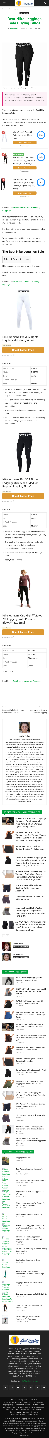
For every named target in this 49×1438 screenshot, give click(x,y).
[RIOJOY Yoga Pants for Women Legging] (6, 1185)
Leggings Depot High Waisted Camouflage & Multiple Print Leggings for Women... (31, 1140)
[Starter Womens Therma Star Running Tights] (5, 1308)
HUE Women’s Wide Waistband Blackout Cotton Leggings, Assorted (29, 888)
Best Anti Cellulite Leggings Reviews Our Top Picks (13, 711)
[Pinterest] (24, 1387)
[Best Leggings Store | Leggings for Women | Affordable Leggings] (24, 1344)
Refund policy (38, 1402)
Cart (14, 1407)
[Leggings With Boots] (5, 1161)
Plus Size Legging (15, 1412)
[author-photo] (24, 733)
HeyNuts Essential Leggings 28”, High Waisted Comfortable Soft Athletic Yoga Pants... (30, 1014)
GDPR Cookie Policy (12, 1410)
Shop (42, 1405)
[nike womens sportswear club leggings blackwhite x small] (24, 64)
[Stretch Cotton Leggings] (7, 1228)
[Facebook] (5, 1387)
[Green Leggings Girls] (5, 1319)
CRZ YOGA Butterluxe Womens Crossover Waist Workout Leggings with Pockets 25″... (31, 1038)
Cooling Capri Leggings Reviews (28, 1260)
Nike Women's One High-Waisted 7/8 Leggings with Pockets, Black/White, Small (24, 160)
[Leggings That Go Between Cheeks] (6, 1287)
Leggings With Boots (23, 1158)
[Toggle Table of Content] (26, 260)
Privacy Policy (22, 1400)
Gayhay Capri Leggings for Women (29, 1214)
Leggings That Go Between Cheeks (29, 1283)
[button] (4, 3)
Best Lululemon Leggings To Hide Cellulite (31, 1294)
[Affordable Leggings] (5, 1274)
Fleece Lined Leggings (18, 1415)
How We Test (25, 1410)
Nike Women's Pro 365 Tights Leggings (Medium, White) (23, 135)
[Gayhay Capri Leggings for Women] (6, 1220)
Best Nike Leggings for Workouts (26, 681)
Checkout (35, 1405)
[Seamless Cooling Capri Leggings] (7, 1252)
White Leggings (33, 1415)
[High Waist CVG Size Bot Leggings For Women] (6, 1197)
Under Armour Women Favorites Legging (38, 711)
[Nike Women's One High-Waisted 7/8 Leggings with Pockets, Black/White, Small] (7, 159)
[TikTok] (31, 1387)
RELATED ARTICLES (12, 812)
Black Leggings (14, 9)
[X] (37, 1387)
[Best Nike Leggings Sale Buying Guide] (8, 821)
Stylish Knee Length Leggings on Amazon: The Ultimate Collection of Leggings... (29, 1239)
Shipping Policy (8, 1405)
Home (4, 9)
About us (13, 1400)
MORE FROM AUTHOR (31, 812)
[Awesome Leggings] (6, 1206)
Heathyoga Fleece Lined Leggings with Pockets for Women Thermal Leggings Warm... (30, 1129)
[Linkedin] (18, 1387)
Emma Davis (18, 944)
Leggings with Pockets (30, 1412)
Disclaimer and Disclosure (13, 1402)
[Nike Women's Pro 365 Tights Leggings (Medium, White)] (7, 136)
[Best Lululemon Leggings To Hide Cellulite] (8, 1298)
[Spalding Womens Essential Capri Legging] (6, 1243)
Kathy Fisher (14, 28)
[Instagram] (11, 1387)
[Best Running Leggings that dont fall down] (6, 1174)
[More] (45, 37)
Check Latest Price (23, 350)
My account (7, 1407)
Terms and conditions (22, 1405)
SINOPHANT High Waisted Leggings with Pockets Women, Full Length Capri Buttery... (31, 991)
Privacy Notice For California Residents (31, 1407)
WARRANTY (28, 1402)
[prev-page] (3, 935)
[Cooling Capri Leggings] (6, 1263)
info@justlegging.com (29, 1381)
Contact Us (33, 1400)
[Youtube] (43, 1387)
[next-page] (7, 935)
